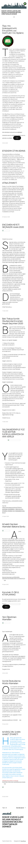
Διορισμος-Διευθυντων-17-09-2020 (10, 720)
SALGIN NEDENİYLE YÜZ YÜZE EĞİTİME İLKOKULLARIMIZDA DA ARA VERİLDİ (13, 433)
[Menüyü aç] (14, 17)
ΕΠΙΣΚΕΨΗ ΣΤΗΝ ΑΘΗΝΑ (13, 151)
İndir (17, 138)
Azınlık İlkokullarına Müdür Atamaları (11, 682)
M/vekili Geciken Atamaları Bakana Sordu (13, 525)
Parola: (4, 604)
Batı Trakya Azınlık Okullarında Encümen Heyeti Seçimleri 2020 (12, 321)
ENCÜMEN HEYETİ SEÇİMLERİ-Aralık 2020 (13, 226)
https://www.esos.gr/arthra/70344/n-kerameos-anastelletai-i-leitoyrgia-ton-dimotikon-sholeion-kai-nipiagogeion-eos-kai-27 (13, 510)
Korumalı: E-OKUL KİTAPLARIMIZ (10, 593)
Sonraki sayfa (21, 807)
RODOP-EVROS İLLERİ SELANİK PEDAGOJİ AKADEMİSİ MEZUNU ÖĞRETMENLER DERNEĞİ (11, 12)
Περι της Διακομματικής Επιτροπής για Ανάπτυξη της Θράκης (13, 29)
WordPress (23, 841)
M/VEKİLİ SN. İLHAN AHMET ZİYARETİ (11, 733)
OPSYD (19, 658)
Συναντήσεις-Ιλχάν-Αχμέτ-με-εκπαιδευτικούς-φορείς (13, 781)
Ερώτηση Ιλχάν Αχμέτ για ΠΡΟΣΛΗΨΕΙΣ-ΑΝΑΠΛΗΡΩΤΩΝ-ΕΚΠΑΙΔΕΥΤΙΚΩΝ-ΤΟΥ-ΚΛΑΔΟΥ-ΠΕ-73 (13, 577)
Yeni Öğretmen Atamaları (9, 618)
